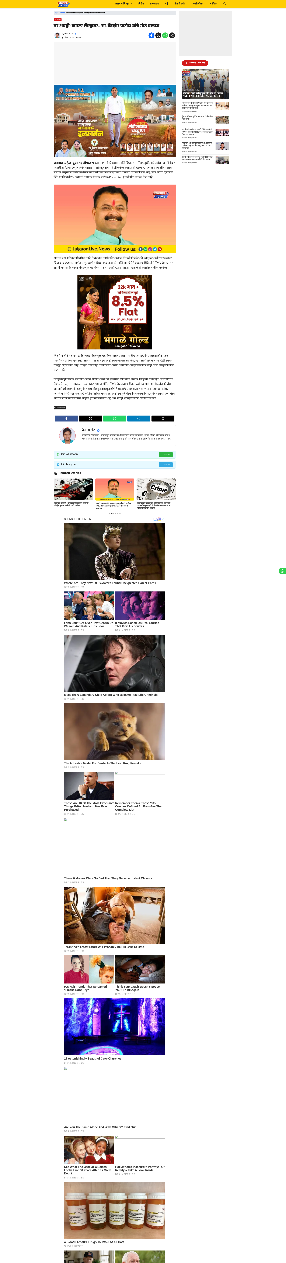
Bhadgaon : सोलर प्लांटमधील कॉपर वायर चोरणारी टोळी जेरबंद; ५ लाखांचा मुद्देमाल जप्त (155, 505)
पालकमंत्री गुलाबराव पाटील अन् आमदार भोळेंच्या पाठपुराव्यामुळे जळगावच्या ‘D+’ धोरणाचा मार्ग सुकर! (197, 106)
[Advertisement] (115, 63)
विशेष (141, 4)
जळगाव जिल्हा (122, 4)
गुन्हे (166, 4)
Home (57, 13)
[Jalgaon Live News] (63, 4)
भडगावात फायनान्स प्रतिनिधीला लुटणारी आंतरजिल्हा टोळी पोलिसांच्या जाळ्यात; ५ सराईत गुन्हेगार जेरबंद (112, 506)
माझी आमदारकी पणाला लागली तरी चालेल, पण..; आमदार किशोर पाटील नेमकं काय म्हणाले (72, 506)
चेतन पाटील (69, 34)
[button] (224, 4)
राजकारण (154, 4)
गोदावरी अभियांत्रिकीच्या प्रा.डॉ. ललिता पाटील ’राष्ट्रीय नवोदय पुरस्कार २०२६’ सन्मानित (197, 146)
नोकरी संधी (179, 4)
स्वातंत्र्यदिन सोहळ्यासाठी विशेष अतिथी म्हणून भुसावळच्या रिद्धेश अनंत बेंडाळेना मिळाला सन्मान (197, 132)
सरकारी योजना (197, 4)
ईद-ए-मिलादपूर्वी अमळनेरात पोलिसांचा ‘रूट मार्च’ (197, 118)
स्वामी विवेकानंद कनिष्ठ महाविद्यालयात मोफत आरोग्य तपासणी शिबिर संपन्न (197, 159)
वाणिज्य (213, 4)
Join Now (166, 454)
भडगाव (62, 13)
